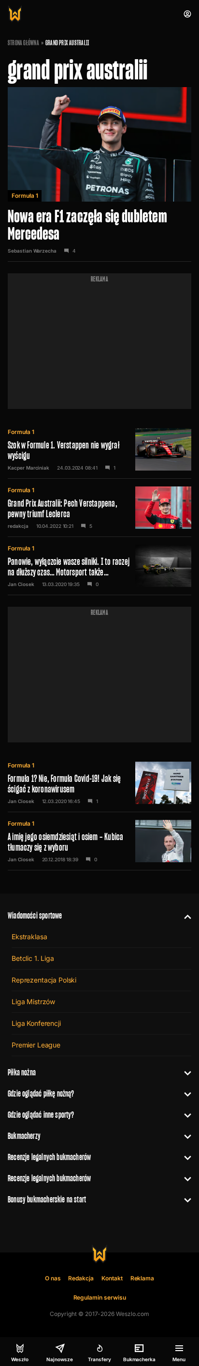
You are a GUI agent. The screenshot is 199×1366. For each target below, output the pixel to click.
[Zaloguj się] (187, 14)
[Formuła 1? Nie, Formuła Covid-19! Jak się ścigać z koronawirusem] (99, 783)
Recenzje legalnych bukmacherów (49, 1156)
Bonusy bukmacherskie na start (47, 1199)
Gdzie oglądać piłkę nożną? (41, 1093)
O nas (53, 1278)
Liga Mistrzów (33, 1001)
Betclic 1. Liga (33, 958)
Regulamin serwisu (99, 1297)
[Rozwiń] (183, 915)
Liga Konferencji (36, 1023)
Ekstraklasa (29, 936)
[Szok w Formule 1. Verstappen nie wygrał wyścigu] (99, 449)
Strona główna (23, 42)
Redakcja (81, 1278)
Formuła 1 (25, 195)
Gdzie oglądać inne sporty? (41, 1114)
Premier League (36, 1045)
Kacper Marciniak (28, 468)
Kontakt (112, 1278)
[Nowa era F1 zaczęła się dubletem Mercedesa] (99, 174)
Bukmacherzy (24, 1135)
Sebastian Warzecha (32, 251)
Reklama (142, 1278)
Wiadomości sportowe (35, 915)
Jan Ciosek (21, 584)
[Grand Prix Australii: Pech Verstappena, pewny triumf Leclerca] (99, 507)
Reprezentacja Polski (44, 980)
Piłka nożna (22, 1072)
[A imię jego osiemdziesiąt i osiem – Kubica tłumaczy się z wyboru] (99, 841)
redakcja (18, 526)
